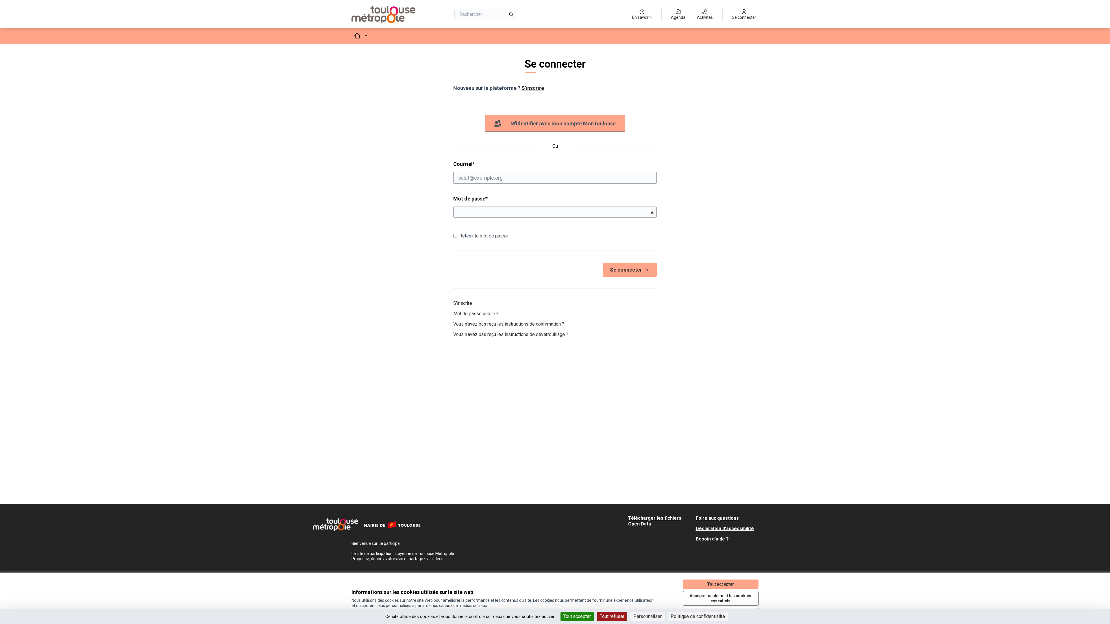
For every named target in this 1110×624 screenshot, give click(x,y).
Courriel (486, 164)
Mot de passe (470, 199)
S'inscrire (532, 88)
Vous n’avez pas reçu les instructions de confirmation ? (508, 324)
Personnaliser (647, 616)
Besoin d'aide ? (712, 539)
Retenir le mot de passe (483, 236)
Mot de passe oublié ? (476, 313)
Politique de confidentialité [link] (698, 616)
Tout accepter (577, 616)
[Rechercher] (511, 14)
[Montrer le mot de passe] (652, 213)
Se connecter (626, 270)
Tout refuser (612, 616)
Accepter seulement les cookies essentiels (720, 598)
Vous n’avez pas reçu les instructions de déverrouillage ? (510, 334)
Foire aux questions (717, 518)
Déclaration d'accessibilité (725, 528)
